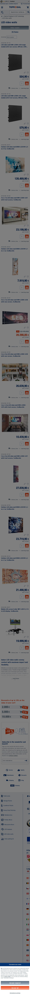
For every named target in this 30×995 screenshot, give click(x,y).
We (1, 968)
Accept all (15, 988)
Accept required (15, 983)
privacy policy (7, 976)
